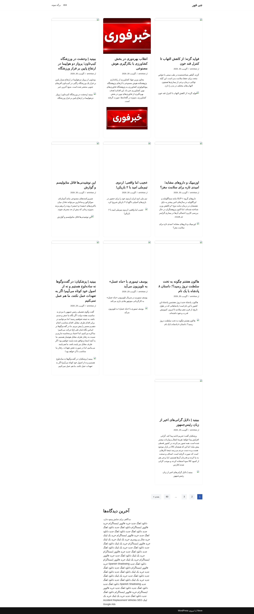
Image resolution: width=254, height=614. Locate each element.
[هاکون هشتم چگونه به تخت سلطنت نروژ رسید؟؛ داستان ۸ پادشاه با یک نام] (178, 258)
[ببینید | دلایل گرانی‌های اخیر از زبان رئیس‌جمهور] (178, 397)
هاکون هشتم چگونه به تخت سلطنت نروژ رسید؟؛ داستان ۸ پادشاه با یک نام (178, 286)
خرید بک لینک (109, 535)
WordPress (183, 611)
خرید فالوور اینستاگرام (119, 523)
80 (167, 497)
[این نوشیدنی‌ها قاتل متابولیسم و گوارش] (75, 159)
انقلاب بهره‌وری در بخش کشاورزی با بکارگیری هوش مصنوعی (130, 63)
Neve (199, 611)
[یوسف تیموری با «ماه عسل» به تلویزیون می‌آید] (127, 258)
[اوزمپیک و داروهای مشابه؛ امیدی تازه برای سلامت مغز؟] (178, 159)
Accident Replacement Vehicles (120, 600)
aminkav (193, 69)
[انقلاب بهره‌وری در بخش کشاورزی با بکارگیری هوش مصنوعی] (127, 36)
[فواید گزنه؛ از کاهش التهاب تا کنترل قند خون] (178, 36)
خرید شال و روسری (140, 539)
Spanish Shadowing (119, 563)
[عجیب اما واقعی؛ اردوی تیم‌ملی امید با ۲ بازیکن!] (127, 159)
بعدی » (156, 497)
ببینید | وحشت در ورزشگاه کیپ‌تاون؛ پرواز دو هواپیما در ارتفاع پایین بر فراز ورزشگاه (77, 63)
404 (65, 5)
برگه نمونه (56, 5)
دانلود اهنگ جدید (139, 523)
